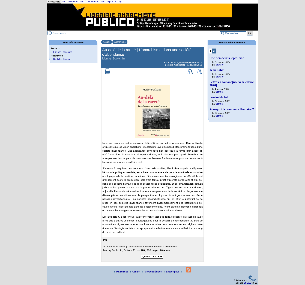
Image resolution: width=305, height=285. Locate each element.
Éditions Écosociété (62, 52)
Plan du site (122, 272)
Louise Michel (219, 97)
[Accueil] (152, 29)
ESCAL (247, 283)
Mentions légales (153, 272)
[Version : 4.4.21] (252, 280)
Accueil (106, 42)
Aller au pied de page (111, 1)
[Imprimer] (107, 73)
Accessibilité (54, 2)
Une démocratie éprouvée (227, 58)
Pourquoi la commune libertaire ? (232, 109)
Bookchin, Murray (61, 59)
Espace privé (173, 272)
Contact (136, 272)
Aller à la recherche (89, 1)
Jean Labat (217, 70)
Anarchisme (120, 42)
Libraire (219, 64)
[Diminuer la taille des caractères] (199, 73)
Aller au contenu (70, 1)
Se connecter (60, 33)
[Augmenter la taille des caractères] (190, 73)
